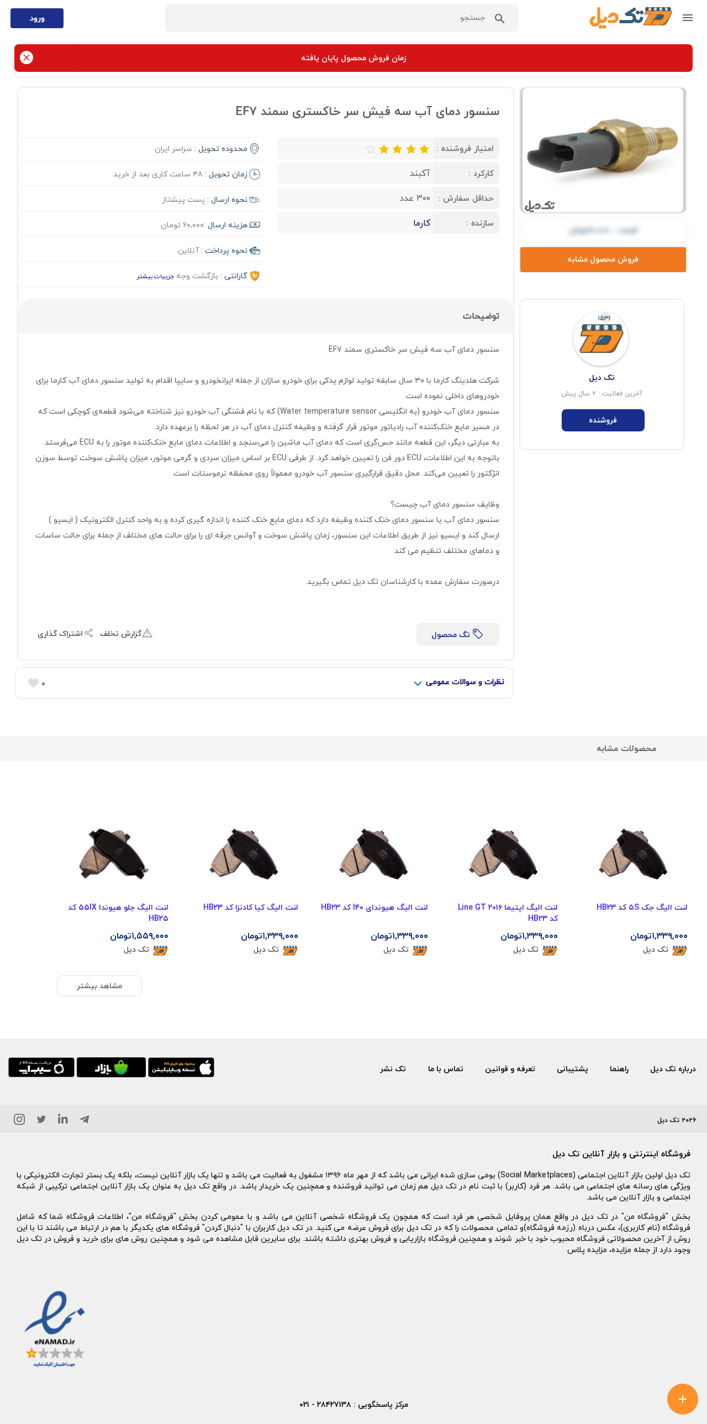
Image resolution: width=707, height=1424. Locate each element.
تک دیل (655, 950)
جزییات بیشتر (155, 276)
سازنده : (480, 223)
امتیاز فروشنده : (465, 148)
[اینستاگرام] (19, 1121)
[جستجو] (500, 21)
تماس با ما (445, 1069)
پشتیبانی (572, 1069)
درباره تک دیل (673, 1069)
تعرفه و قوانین (510, 1069)
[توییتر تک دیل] (41, 1121)
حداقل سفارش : (466, 198)
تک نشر (393, 1069)
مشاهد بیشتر (99, 986)
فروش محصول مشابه (603, 259)
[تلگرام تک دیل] (84, 1121)
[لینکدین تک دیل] (62, 1121)
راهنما (619, 1069)
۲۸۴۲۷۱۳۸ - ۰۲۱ (325, 1404)
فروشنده (603, 420)
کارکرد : (481, 173)
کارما (421, 223)
